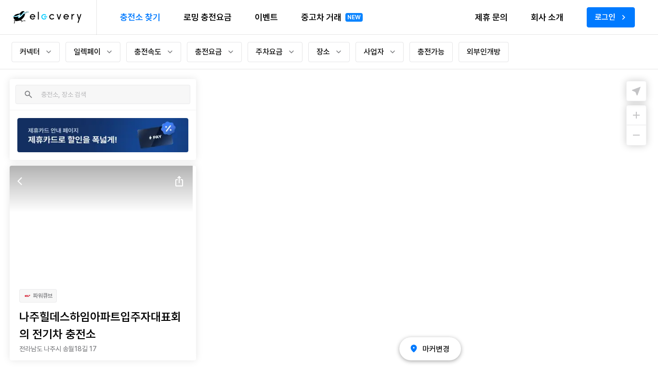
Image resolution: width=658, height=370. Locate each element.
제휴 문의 (491, 17)
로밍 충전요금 (208, 17)
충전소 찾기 (140, 17)
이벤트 (266, 17)
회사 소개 (547, 17)
